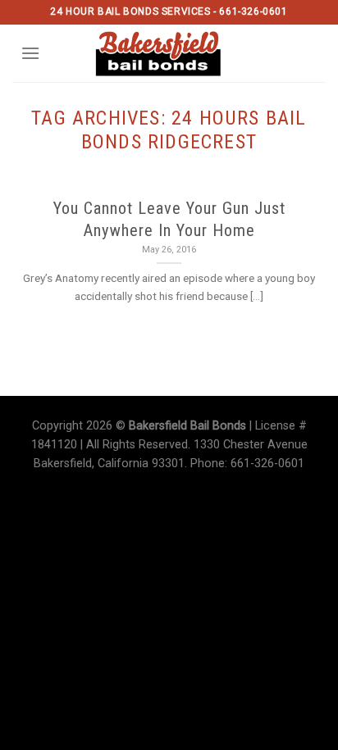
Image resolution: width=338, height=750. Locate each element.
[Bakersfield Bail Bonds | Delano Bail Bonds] (169, 53)
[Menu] (30, 53)
